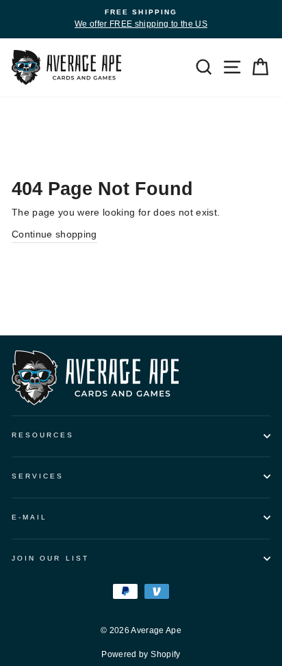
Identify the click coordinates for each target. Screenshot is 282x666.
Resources (43, 435)
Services (38, 476)
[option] (141, 19)
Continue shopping (54, 234)
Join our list (50, 558)
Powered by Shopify (140, 654)
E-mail (29, 517)
